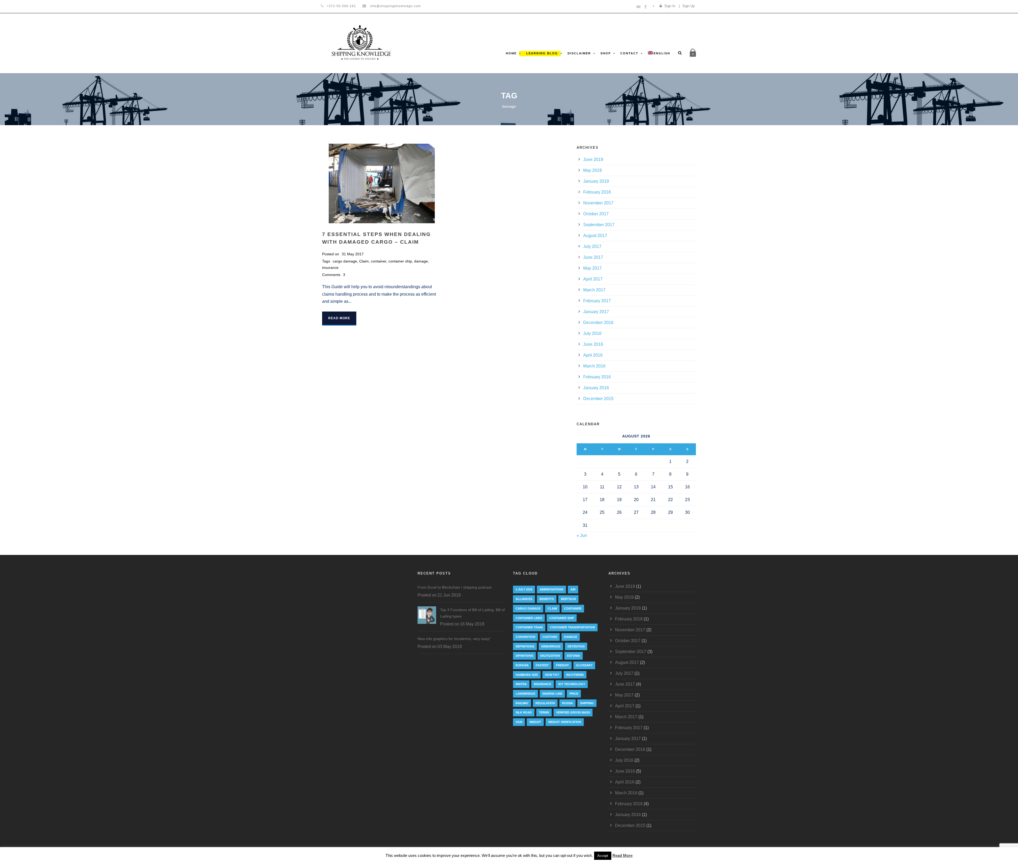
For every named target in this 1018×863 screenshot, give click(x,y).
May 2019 (592, 170)
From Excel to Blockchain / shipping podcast (455, 587)
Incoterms (575, 674)
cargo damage (345, 261)
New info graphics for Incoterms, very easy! (454, 639)
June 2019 (593, 159)
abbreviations (551, 589)
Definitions (525, 646)
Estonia (573, 655)
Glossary (584, 665)
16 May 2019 (472, 624)
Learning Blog (542, 53)
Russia (567, 703)
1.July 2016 (524, 589)
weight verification (564, 722)
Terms (544, 712)
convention (525, 636)
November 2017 (598, 203)
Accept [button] (602, 856)
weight (535, 722)
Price (573, 693)
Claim (364, 261)
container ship (400, 261)
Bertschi (568, 599)
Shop (605, 53)
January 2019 (596, 181)
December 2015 (598, 398)
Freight (562, 665)
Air (573, 589)
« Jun (582, 535)
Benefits (546, 599)
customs (549, 636)
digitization (550, 655)
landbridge (525, 693)
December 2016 (598, 322)
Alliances (524, 599)
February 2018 (597, 192)
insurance (330, 267)
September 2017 (599, 224)
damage (421, 261)
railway (522, 703)
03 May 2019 (449, 646)
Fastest (542, 665)
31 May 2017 (353, 254)
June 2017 (593, 257)
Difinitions (524, 655)
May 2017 (592, 268)
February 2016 (597, 377)
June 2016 (593, 344)
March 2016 (594, 366)
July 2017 (592, 246)
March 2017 (594, 290)
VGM (519, 722)
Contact (629, 53)
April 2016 (593, 355)
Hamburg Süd (527, 674)
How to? (552, 674)
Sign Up (688, 6)
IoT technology (571, 684)
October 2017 (596, 214)
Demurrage (550, 646)
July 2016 (592, 333)
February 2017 (597, 301)
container (378, 261)
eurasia (522, 665)
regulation (545, 703)
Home (511, 53)
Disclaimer (579, 53)
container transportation (572, 627)
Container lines (529, 618)
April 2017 (593, 279)
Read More (339, 318)
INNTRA (521, 684)
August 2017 (595, 235)
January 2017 (596, 311)
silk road (524, 712)
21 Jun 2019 (449, 595)
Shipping (587, 703)
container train (529, 627)
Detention (576, 646)
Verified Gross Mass (573, 712)
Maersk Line (552, 693)
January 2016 (596, 387)
